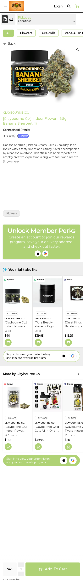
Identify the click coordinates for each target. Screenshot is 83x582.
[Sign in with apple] (63, 356)
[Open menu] (5, 5)
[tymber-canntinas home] (16, 6)
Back (11, 43)
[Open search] (69, 6)
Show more (11, 161)
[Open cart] (76, 6)
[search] (77, 49)
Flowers (11, 213)
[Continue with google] (45, 253)
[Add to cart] (8, 342)
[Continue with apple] (38, 253)
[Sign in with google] (73, 356)
